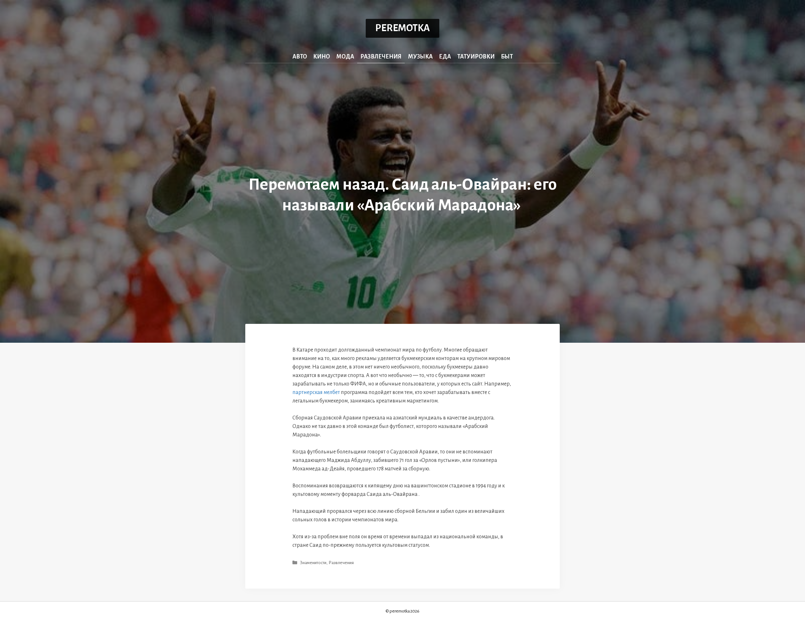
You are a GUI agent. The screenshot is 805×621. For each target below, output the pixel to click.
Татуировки (476, 56)
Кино (321, 56)
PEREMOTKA (402, 28)
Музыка (420, 56)
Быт (507, 56)
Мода (345, 56)
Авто (299, 56)
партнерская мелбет (316, 392)
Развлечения (381, 56)
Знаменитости (313, 562)
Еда (445, 56)
